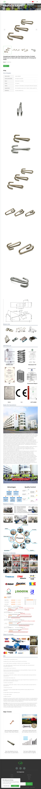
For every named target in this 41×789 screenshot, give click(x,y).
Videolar (11, 776)
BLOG (29, 778)
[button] (4, 30)
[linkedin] (24, 768)
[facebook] (17, 768)
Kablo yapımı (28, 9)
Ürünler (14, 9)
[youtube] (20, 768)
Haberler (29, 776)
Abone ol (29, 783)
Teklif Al (5, 65)
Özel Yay (20, 9)
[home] (4, 1)
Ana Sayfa (7, 9)
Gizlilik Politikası (32, 787)
